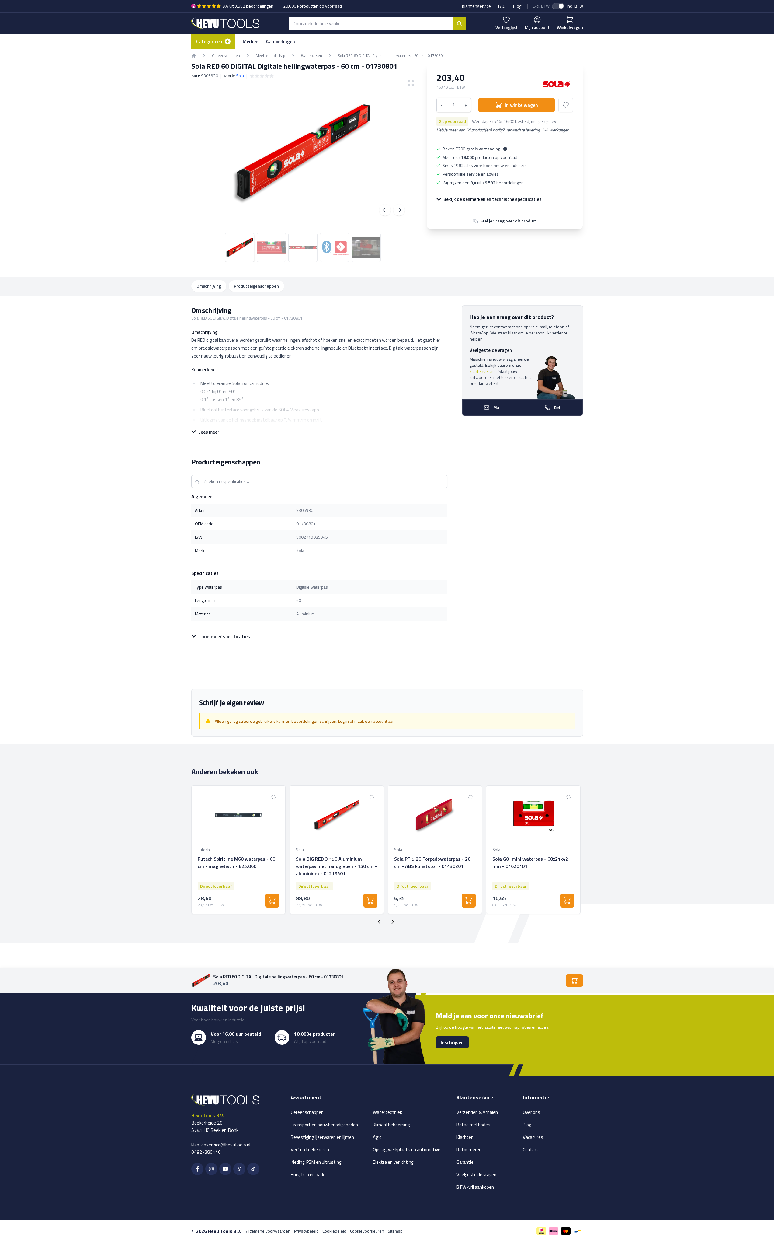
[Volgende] (399, 210)
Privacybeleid (306, 1231)
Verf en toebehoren (310, 1149)
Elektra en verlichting (393, 1162)
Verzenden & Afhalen (477, 1112)
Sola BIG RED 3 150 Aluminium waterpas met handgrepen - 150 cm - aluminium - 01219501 (336, 866)
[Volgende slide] (392, 922)
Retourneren (468, 1149)
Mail (497, 407)
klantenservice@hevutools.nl (220, 1144)
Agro (377, 1137)
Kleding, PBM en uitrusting (316, 1162)
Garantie (465, 1162)
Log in (343, 721)
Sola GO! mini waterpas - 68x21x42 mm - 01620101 (530, 862)
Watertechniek (387, 1112)
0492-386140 (206, 1152)
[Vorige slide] (379, 922)
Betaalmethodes (473, 1124)
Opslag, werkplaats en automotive (406, 1149)
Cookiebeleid (334, 1231)
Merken (251, 41)
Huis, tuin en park (307, 1174)
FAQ (502, 6)
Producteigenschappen (256, 286)
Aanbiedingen (280, 41)
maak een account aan (374, 721)
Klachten (465, 1137)
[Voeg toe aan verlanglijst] (273, 797)
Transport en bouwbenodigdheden (324, 1124)
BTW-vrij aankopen (475, 1187)
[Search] (459, 23)
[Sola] (556, 84)
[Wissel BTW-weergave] (558, 6)
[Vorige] (385, 210)
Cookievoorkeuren (367, 1231)
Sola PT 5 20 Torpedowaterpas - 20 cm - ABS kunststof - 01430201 (432, 862)
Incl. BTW (575, 6)
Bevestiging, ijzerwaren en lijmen (322, 1137)
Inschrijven (452, 1042)
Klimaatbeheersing (391, 1124)
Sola (240, 75)
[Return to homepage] (193, 55)
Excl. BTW (541, 6)
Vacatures (533, 1137)
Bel (557, 407)
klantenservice (483, 371)
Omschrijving (208, 286)
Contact (531, 1149)
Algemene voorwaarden (268, 1231)
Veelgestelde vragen (476, 1174)
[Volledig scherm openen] (303, 152)
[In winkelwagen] (272, 901)
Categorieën (209, 41)
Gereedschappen (307, 1112)
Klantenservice (476, 6)
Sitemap (395, 1231)
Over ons (531, 1112)
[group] (262, 75)
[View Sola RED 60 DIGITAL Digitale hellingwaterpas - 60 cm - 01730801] (239, 247)
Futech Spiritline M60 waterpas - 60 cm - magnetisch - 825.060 (236, 862)
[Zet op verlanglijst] (565, 105)
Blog (517, 6)
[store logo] (225, 23)
